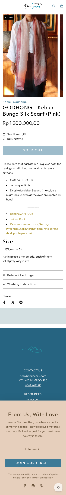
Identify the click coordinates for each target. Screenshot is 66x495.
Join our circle (33, 463)
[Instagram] (33, 486)
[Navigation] (4, 6)
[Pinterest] (41, 486)
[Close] (59, 407)
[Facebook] (25, 486)
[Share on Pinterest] (21, 302)
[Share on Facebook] (4, 302)
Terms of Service (39, 477)
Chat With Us (33, 385)
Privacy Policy (19, 477)
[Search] (54, 6)
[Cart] (61, 6)
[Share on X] (13, 302)
